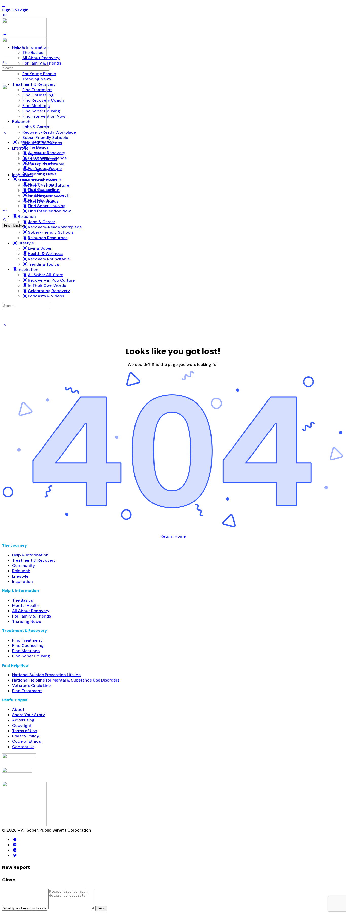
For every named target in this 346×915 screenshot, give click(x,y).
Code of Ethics (26, 741)
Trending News (26, 621)
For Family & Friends (31, 616)
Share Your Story (28, 714)
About (18, 709)
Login (23, 10)
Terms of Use (24, 730)
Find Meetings (26, 650)
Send (101, 908)
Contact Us (23, 746)
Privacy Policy (25, 736)
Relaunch (21, 570)
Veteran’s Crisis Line (31, 685)
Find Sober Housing (31, 656)
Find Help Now (14, 225)
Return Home (173, 536)
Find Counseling (28, 645)
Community (23, 565)
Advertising (23, 720)
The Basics (22, 600)
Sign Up (9, 10)
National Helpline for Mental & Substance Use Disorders (65, 680)
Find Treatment (27, 640)
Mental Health (25, 605)
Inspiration (22, 581)
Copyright (22, 725)
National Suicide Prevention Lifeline (46, 674)
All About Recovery (30, 610)
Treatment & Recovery (34, 560)
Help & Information (30, 555)
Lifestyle (20, 576)
